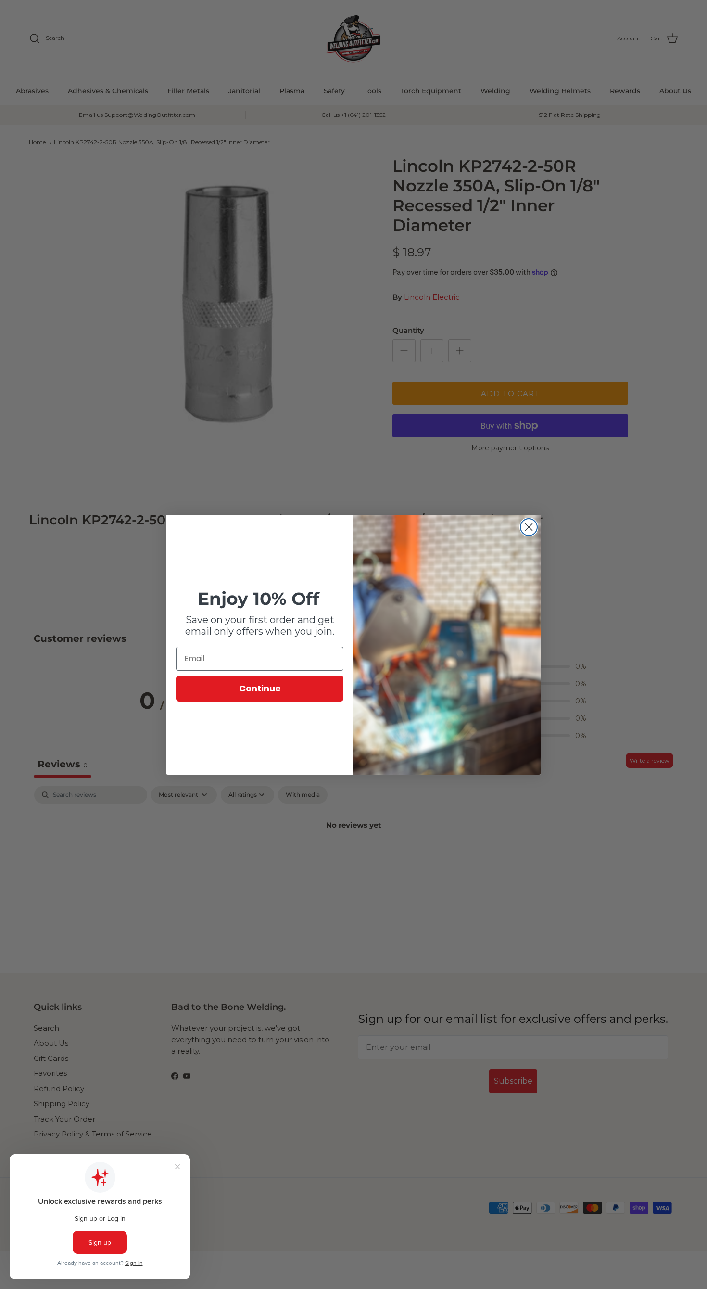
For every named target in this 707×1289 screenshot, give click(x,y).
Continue (260, 688)
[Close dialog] (528, 527)
